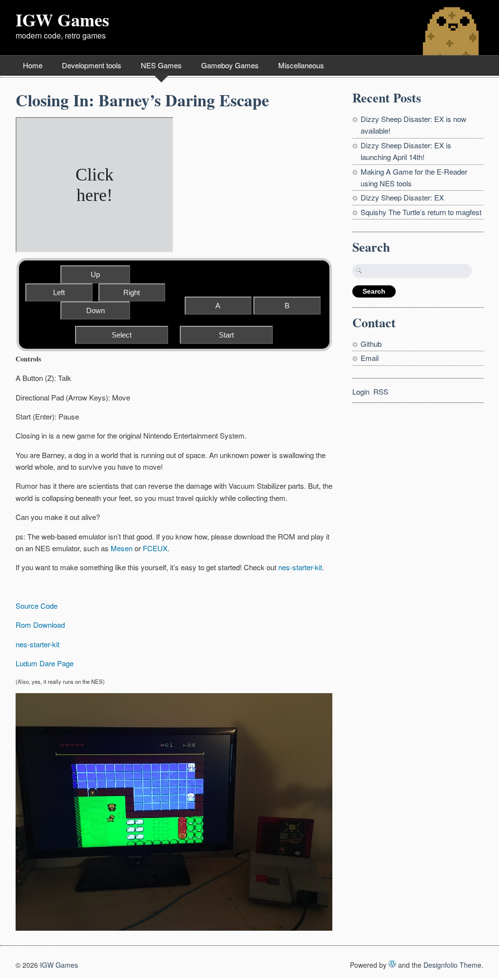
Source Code (37, 605)
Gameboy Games (230, 65)
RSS (380, 391)
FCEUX (155, 548)
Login (360, 391)
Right (131, 292)
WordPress (392, 964)
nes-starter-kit (300, 567)
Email (370, 358)
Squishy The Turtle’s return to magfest (421, 212)
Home (32, 65)
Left (59, 292)
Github (371, 344)
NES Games (161, 65)
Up (95, 274)
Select (122, 335)
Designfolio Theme (452, 965)
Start (226, 335)
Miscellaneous (301, 65)
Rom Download (40, 624)
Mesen (122, 548)
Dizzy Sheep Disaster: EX (402, 197)
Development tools (91, 65)
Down (95, 310)
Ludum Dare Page (45, 663)
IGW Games (62, 19)
